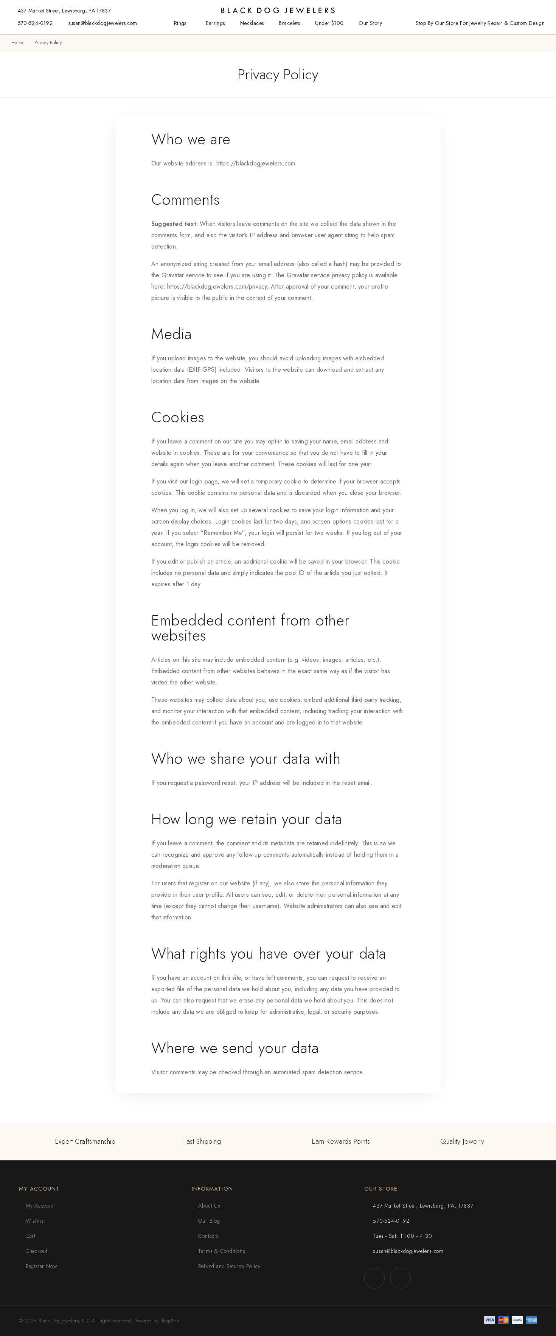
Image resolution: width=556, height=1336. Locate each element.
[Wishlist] (530, 10)
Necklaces (252, 23)
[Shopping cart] (542, 10)
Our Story (370, 23)
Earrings (215, 23)
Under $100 (329, 23)
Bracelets (289, 23)
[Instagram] (400, 1278)
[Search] (506, 11)
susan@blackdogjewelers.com (102, 23)
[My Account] (518, 11)
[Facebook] (374, 1278)
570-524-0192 (35, 23)
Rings (180, 23)
